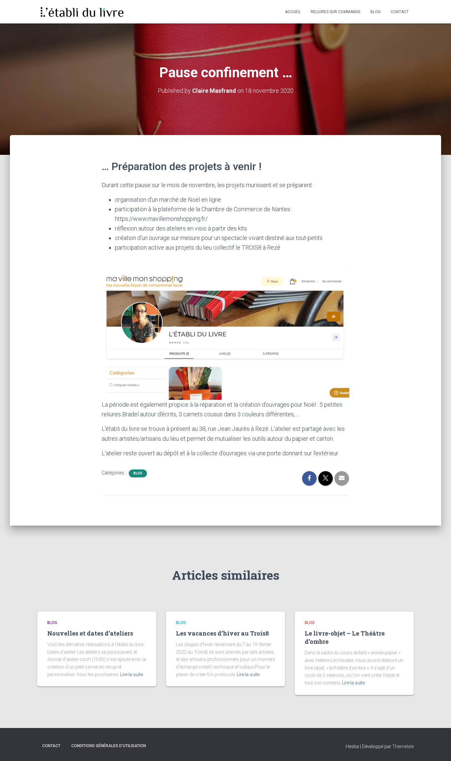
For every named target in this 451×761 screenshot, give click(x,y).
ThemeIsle (403, 746)
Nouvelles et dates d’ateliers (90, 633)
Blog (375, 12)
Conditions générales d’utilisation (108, 746)
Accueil (293, 12)
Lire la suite (131, 674)
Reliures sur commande (336, 12)
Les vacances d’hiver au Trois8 (222, 633)
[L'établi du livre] (81, 12)
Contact (400, 12)
